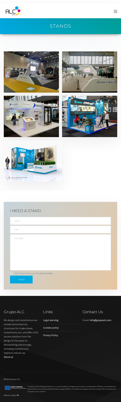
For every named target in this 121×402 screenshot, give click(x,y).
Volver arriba (10, 395)
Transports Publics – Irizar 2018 (88, 79)
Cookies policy (51, 327)
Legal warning (50, 320)
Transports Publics (20, 87)
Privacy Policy (50, 335)
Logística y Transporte (22, 83)
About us (8, 356)
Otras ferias (41, 83)
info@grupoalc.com (100, 320)
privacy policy (46, 273)
